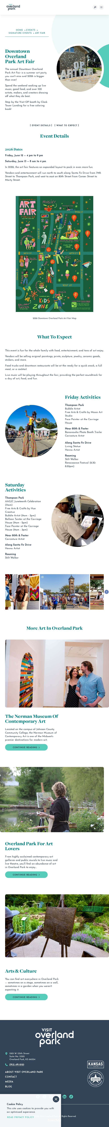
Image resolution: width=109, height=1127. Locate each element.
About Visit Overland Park (24, 1071)
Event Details (41, 125)
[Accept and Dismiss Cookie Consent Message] (56, 1099)
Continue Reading (25, 747)
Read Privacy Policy (20, 1117)
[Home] (13, 7)
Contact (11, 1076)
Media (9, 1081)
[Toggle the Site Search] (95, 7)
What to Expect (66, 125)
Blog (8, 1086)
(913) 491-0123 (16, 1064)
